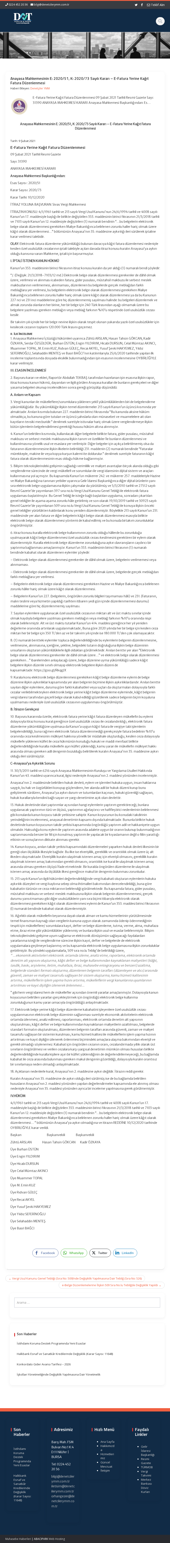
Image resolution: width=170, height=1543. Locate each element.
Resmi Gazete (146, 1461)
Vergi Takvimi (146, 1473)
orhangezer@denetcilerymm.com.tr (63, 1501)
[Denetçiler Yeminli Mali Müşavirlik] (23, 18)
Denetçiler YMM (40, 88)
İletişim (105, 1470)
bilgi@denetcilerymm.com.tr (51, 4)
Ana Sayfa (107, 1442)
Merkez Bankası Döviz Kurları (146, 1486)
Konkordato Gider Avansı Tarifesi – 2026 (44, 1364)
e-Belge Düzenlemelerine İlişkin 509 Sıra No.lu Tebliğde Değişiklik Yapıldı (111, 1285)
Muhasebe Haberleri (18, 1539)
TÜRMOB (147, 1467)
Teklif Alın (157, 5)
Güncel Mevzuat (106, 1464)
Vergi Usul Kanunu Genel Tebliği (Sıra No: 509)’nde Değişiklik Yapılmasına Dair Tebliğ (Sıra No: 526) (75, 1278)
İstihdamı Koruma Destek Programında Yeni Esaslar (51, 1343)
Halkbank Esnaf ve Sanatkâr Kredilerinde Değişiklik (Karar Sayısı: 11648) (65, 1354)
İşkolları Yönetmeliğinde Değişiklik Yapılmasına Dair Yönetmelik (58, 1374)
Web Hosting (57, 1539)
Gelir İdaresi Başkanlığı (148, 1451)
